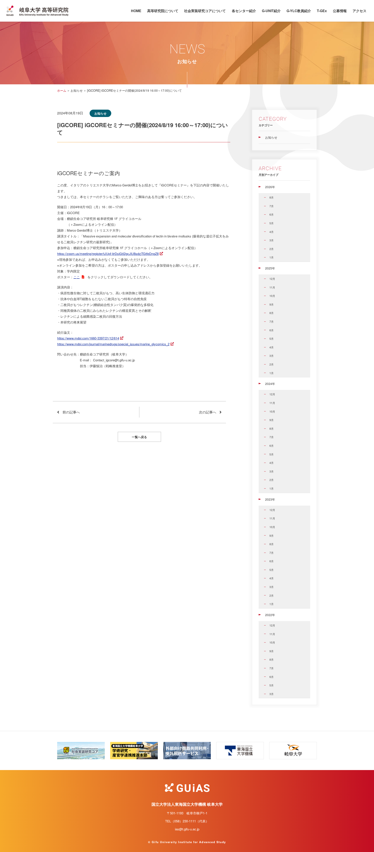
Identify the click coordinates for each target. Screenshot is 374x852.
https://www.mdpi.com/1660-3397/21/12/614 (88, 338)
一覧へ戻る (139, 437)
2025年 (270, 268)
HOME (136, 10)
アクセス (359, 10)
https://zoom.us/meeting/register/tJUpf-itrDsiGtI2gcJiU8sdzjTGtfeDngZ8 (108, 253)
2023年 (270, 499)
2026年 (270, 187)
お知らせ (271, 137)
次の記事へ (207, 412)
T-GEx (322, 10)
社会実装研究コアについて (205, 10)
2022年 (270, 615)
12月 (272, 278)
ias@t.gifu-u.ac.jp (187, 829)
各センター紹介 (244, 10)
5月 (271, 223)
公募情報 (340, 10)
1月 (271, 257)
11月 (272, 287)
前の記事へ (71, 412)
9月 (271, 304)
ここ (76, 277)
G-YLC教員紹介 (299, 10)
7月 (271, 206)
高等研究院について (162, 10)
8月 (271, 197)
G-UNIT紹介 (271, 10)
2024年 (270, 383)
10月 (272, 296)
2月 (271, 249)
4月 (271, 232)
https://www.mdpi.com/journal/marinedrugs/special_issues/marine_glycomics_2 (113, 344)
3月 (271, 240)
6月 (271, 214)
